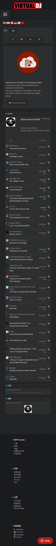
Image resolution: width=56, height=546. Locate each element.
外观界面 (17, 454)
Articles (17, 480)
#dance (30, 130)
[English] (4, 23)
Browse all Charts (18, 103)
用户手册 (17, 475)
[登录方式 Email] (13, 31)
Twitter (18, 537)
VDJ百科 (17, 477)
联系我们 (17, 503)
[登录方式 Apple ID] (30, 39)
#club (42, 130)
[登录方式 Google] (39, 39)
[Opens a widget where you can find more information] (45, 541)
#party (36, 130)
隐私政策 (17, 506)
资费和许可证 (19, 451)
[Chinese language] (22, 23)
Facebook (19, 529)
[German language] (15, 23)
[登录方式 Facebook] (13, 39)
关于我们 (17, 501)
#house (24, 130)
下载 (15, 443)
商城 (15, 446)
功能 (15, 449)
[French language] (11, 23)
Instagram (19, 535)
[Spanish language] (8, 23)
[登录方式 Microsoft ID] (22, 39)
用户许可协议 (19, 508)
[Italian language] (19, 23)
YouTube (19, 532)
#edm (47, 130)
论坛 (15, 482)
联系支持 (17, 472)
